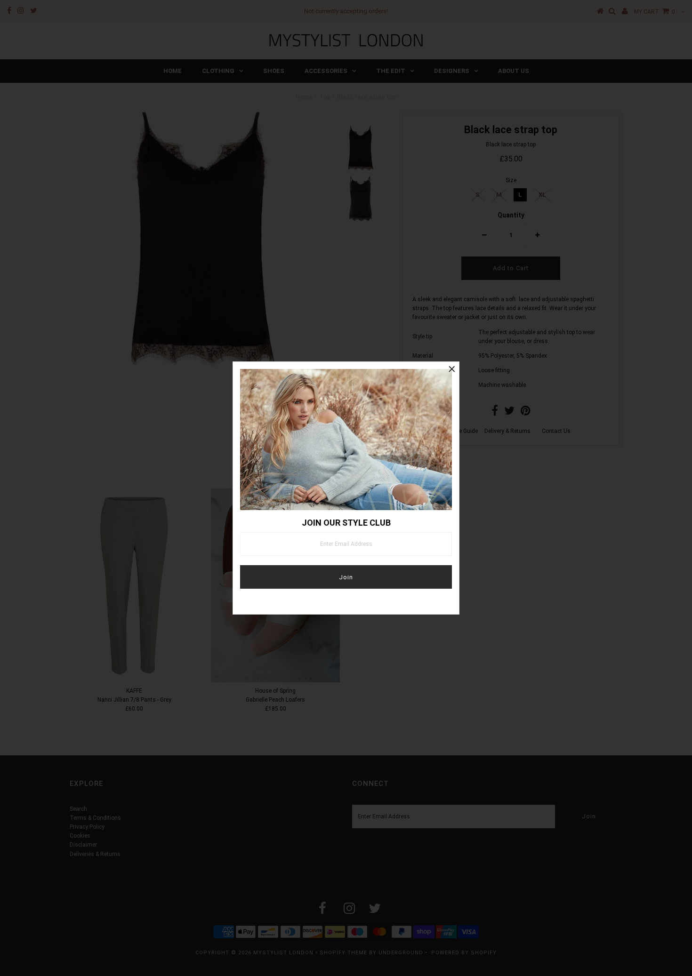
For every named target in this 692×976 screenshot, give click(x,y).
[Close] (452, 369)
